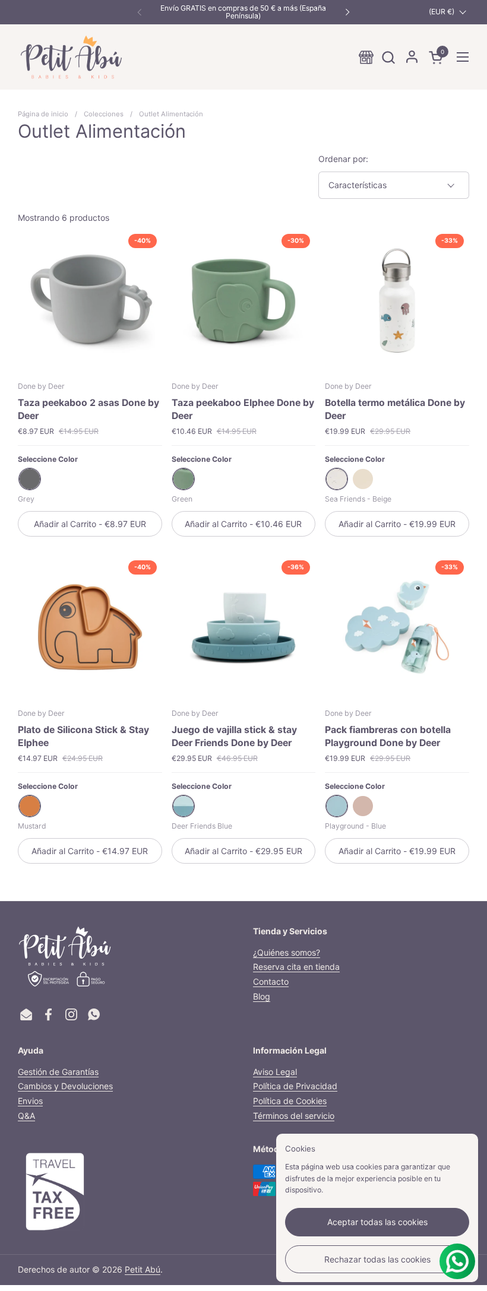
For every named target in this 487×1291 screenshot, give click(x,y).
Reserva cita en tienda (296, 967)
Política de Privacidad (295, 1086)
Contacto (271, 981)
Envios (30, 1101)
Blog (261, 996)
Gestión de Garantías (58, 1072)
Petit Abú (142, 1269)
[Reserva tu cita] (366, 57)
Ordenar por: (343, 159)
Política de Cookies (290, 1101)
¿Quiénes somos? (286, 952)
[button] (388, 57)
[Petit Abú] (71, 57)
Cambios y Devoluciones (65, 1086)
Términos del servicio (293, 1116)
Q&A (26, 1116)
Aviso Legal (275, 1072)
